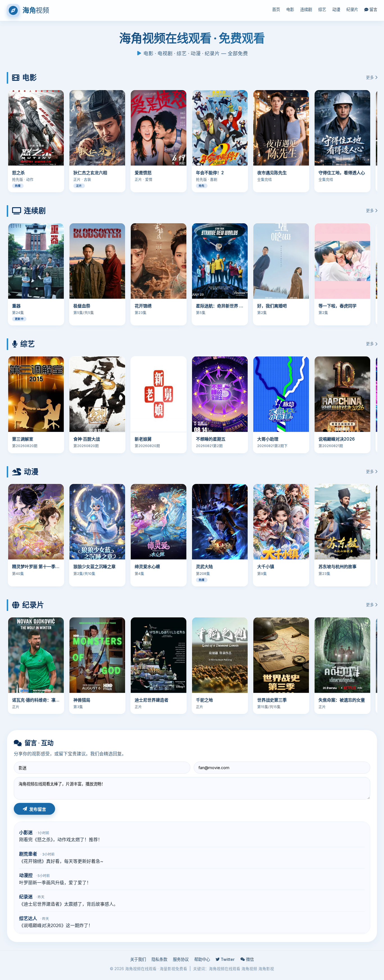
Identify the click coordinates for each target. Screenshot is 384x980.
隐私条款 (159, 959)
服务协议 (181, 959)
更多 (370, 77)
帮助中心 (202, 959)
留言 (372, 9)
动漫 (336, 9)
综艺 (322, 9)
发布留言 (37, 809)
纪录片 (352, 9)
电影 (290, 9)
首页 (276, 9)
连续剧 (306, 9)
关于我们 (138, 959)
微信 (249, 959)
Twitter (227, 959)
